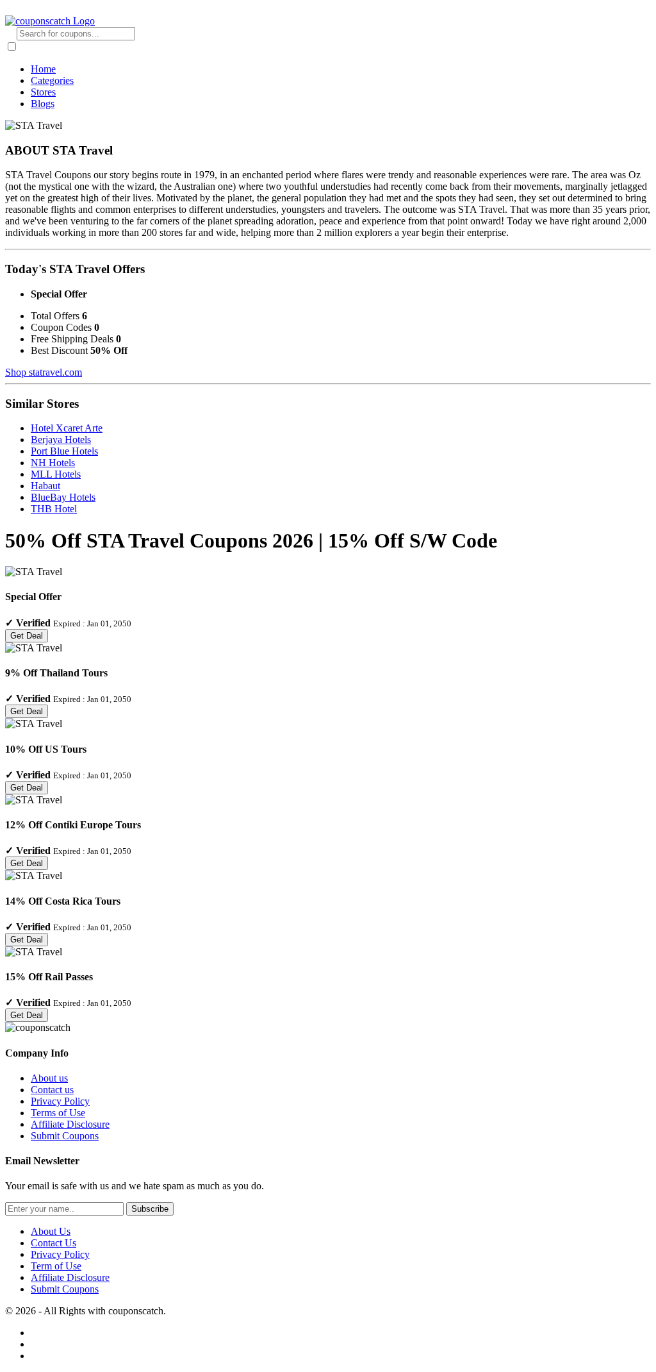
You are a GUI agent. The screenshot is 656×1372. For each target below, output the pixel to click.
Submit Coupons (65, 1135)
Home (43, 68)
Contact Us (53, 1242)
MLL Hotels (56, 474)
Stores (43, 92)
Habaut (45, 485)
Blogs (42, 103)
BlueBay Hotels (63, 497)
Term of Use (56, 1265)
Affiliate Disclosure (70, 1124)
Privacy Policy (60, 1101)
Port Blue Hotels (64, 451)
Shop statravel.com (43, 372)
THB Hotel (54, 508)
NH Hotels (53, 462)
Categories (52, 80)
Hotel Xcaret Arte (66, 427)
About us (49, 1078)
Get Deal (26, 635)
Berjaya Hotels (61, 439)
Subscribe (149, 1209)
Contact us (52, 1089)
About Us (50, 1231)
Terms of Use (58, 1112)
